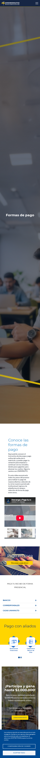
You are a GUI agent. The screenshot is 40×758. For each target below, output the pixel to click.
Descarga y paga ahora (19, 563)
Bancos (6, 600)
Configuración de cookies (19, 746)
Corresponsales (11, 605)
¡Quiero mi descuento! (20, 717)
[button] (19, 657)
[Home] (10, 3)
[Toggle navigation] (36, 3)
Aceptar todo (19, 753)
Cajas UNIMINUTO (11, 610)
